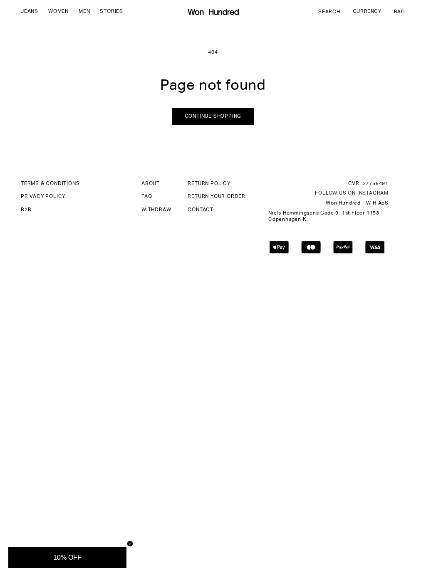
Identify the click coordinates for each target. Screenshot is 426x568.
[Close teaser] (130, 544)
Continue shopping (213, 116)
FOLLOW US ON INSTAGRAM (352, 193)
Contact (200, 209)
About (150, 183)
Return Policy (209, 183)
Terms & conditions (50, 183)
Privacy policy (43, 196)
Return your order (216, 196)
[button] (29, 12)
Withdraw (156, 209)
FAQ (146, 196)
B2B (26, 209)
